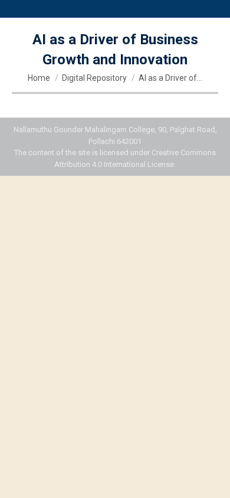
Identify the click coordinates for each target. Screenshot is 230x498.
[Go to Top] (212, 480)
